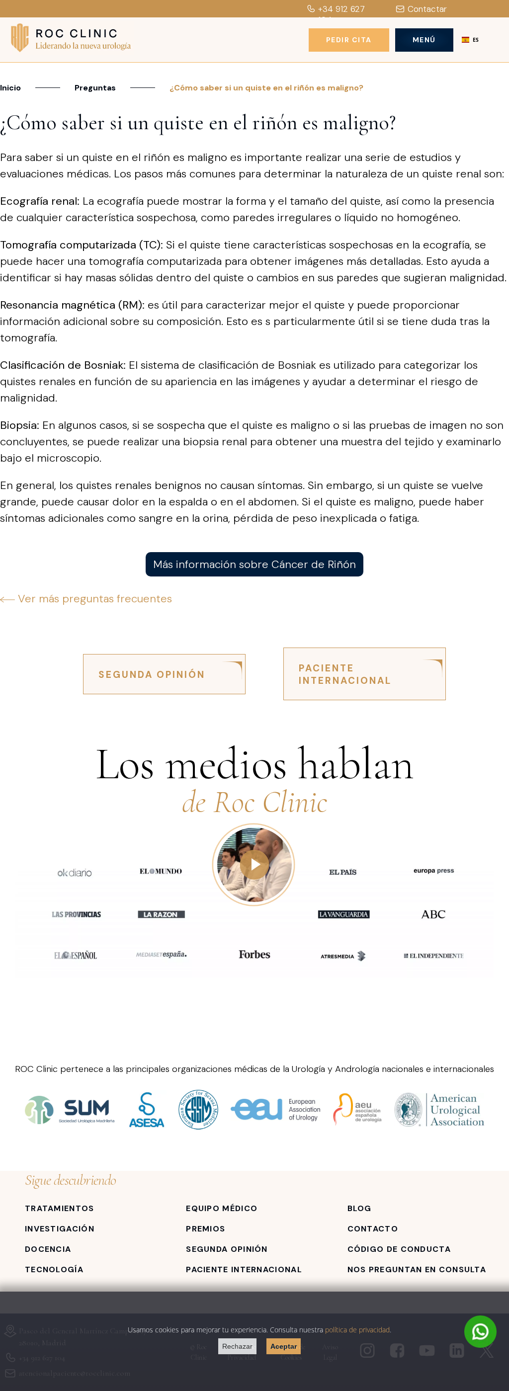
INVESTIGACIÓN (59, 1229)
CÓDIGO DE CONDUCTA (399, 1249)
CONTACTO (372, 1229)
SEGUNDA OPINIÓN (151, 674)
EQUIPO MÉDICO (221, 1208)
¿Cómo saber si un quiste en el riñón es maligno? (266, 87)
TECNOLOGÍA (54, 1269)
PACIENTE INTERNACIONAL (345, 674)
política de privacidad (357, 1329)
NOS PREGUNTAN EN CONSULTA (417, 1269)
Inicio (10, 87)
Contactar (427, 8)
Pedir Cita (349, 39)
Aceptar (283, 1346)
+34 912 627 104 (341, 14)
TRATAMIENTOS (59, 1208)
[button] (470, 39)
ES (476, 39)
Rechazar (237, 1346)
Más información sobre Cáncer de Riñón (254, 564)
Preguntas (95, 87)
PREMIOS (205, 1229)
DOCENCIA (48, 1249)
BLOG (359, 1208)
